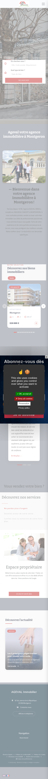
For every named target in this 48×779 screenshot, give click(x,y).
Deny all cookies (24, 399)
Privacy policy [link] (24, 408)
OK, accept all (24, 394)
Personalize (24, 404)
